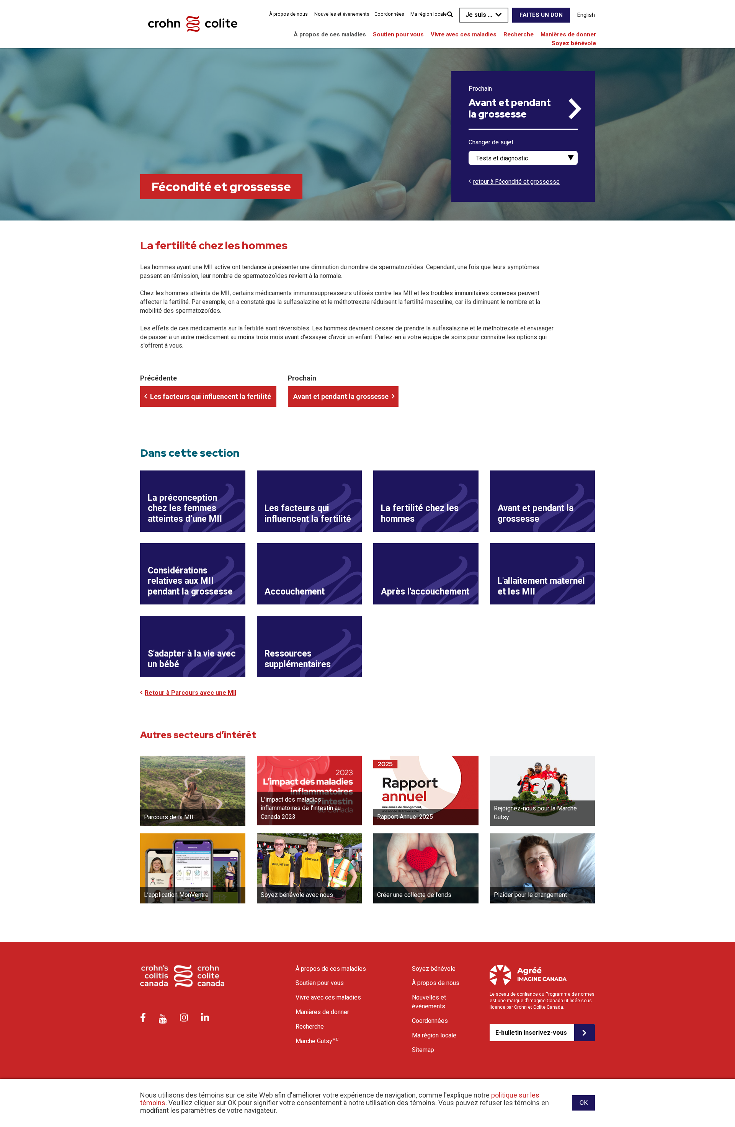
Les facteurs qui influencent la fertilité (210, 396)
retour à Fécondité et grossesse (516, 181)
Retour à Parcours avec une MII (190, 692)
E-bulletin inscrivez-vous (531, 1032)
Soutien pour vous (398, 34)
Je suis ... (479, 14)
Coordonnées (389, 14)
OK (584, 1102)
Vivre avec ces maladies (464, 34)
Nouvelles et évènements (341, 14)
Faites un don (541, 14)
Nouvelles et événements (429, 1002)
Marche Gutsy (317, 1041)
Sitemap (423, 1050)
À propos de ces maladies (330, 34)
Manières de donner (568, 34)
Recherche (518, 34)
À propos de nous (288, 14)
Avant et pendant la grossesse (510, 108)
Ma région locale (428, 14)
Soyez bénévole (574, 43)
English (586, 14)
